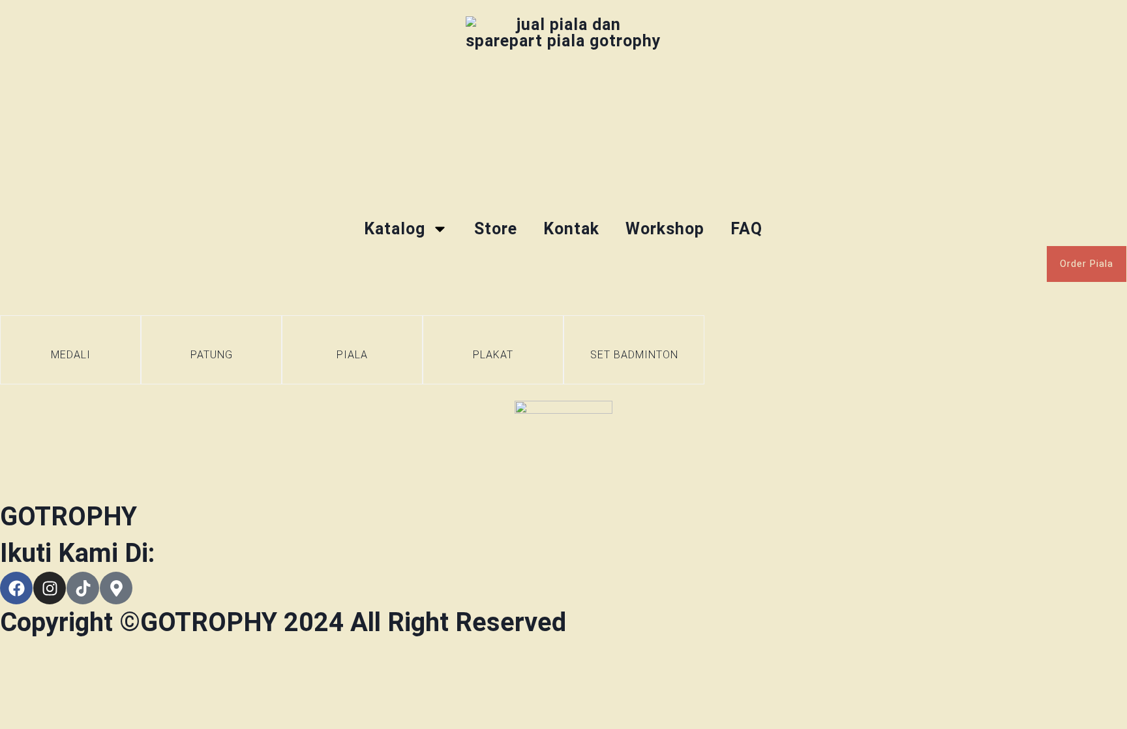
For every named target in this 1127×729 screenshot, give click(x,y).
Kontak (571, 228)
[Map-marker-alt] (116, 588)
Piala (352, 355)
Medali (71, 355)
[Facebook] (16, 588)
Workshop (664, 228)
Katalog (394, 228)
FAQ (746, 228)
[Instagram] (49, 588)
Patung (211, 355)
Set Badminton (634, 355)
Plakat (493, 355)
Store (495, 228)
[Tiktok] (83, 588)
